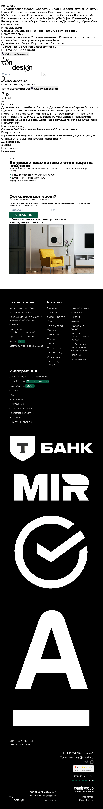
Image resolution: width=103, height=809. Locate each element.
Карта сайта (49, 800)
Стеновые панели (34, 12)
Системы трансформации (32, 40)
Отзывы (7, 31)
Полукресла (55, 326)
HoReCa (58, 15)
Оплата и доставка (21, 408)
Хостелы (36, 18)
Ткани (57, 40)
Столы (16, 12)
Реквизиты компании (22, 413)
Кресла (67, 9)
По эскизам (78, 359)
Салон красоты (50, 21)
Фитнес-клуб (83, 15)
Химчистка (77, 321)
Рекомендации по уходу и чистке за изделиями (25, 318)
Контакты (57, 43)
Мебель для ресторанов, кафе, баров (79, 347)
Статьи (6, 40)
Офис (67, 18)
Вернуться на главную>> (23, 180)
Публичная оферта (21, 336)
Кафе (47, 18)
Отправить (23, 215)
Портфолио (40, 43)
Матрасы (76, 312)
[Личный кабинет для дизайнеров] (3, 98)
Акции (26, 43)
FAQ (16, 31)
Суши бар (89, 21)
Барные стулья (80, 308)
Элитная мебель (39, 15)
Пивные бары (82, 18)
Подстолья (54, 348)
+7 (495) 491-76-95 (14, 47)
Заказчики (28, 31)
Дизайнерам (11, 43)
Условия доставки (44, 37)
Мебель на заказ (14, 15)
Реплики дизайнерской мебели (80, 336)
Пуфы (5, 12)
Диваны (55, 9)
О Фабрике (16, 404)
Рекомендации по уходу (77, 37)
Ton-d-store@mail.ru (42, 47)
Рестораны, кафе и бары (19, 21)
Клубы (57, 18)
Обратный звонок (20, 421)
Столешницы (55, 352)
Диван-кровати (56, 317)
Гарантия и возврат (15, 37)
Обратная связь (65, 31)
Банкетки (91, 9)
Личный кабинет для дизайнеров (30, 376)
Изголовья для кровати (65, 12)
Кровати (42, 9)
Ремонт (75, 317)
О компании (10, 25)
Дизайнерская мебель (18, 9)
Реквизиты (45, 31)
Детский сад (71, 21)
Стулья (78, 9)
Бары (69, 15)
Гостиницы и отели (15, 18)
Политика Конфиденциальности (23, 330)
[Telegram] (3, 59)
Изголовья (53, 357)
